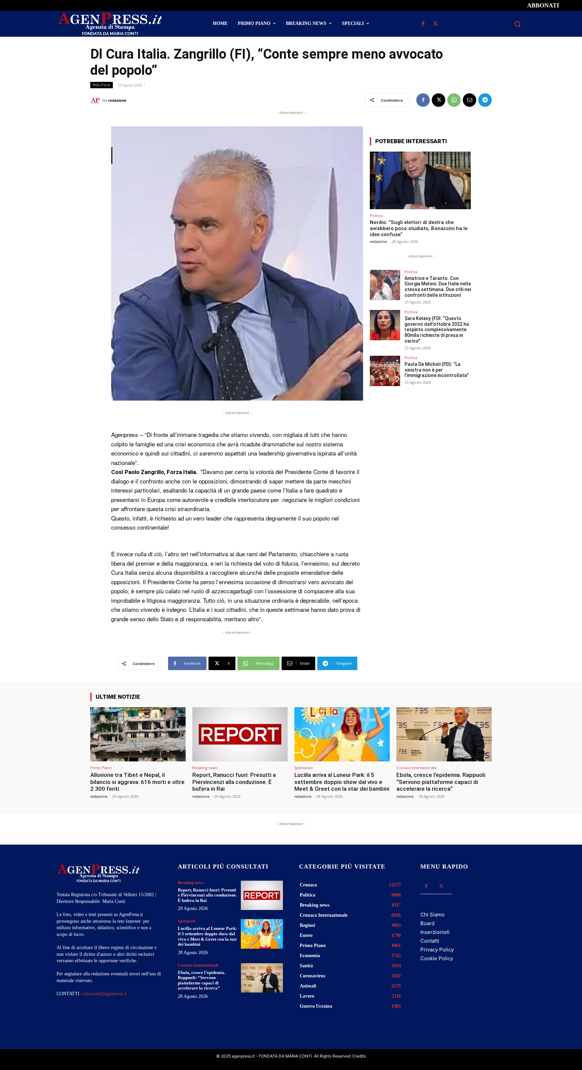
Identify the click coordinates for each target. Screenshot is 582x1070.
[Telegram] (485, 100)
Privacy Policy (437, 949)
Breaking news (205, 767)
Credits (359, 1056)
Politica (101, 85)
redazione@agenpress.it (104, 993)
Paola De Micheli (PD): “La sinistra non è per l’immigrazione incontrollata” (437, 369)
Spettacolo (303, 767)
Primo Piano (101, 767)
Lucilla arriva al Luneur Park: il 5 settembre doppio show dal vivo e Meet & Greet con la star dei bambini (341, 782)
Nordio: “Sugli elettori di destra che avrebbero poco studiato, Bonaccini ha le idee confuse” (418, 228)
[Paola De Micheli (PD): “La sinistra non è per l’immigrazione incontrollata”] (385, 371)
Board (427, 923)
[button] (517, 24)
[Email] (469, 100)
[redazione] (96, 100)
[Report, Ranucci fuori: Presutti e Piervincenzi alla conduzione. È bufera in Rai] (240, 734)
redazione (117, 100)
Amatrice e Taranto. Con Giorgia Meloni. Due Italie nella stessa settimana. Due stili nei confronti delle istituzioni (438, 287)
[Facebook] (422, 24)
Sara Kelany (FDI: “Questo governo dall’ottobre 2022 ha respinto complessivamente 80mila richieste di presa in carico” (437, 330)
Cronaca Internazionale (416, 767)
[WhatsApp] (454, 100)
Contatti (429, 941)
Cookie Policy (436, 958)
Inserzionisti (435, 932)
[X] (435, 24)
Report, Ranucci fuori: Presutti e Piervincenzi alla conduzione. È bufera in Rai (234, 782)
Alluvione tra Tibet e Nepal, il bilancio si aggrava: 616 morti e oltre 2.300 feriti (137, 782)
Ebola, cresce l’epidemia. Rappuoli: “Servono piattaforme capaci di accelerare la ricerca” (441, 782)
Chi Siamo (432, 914)
